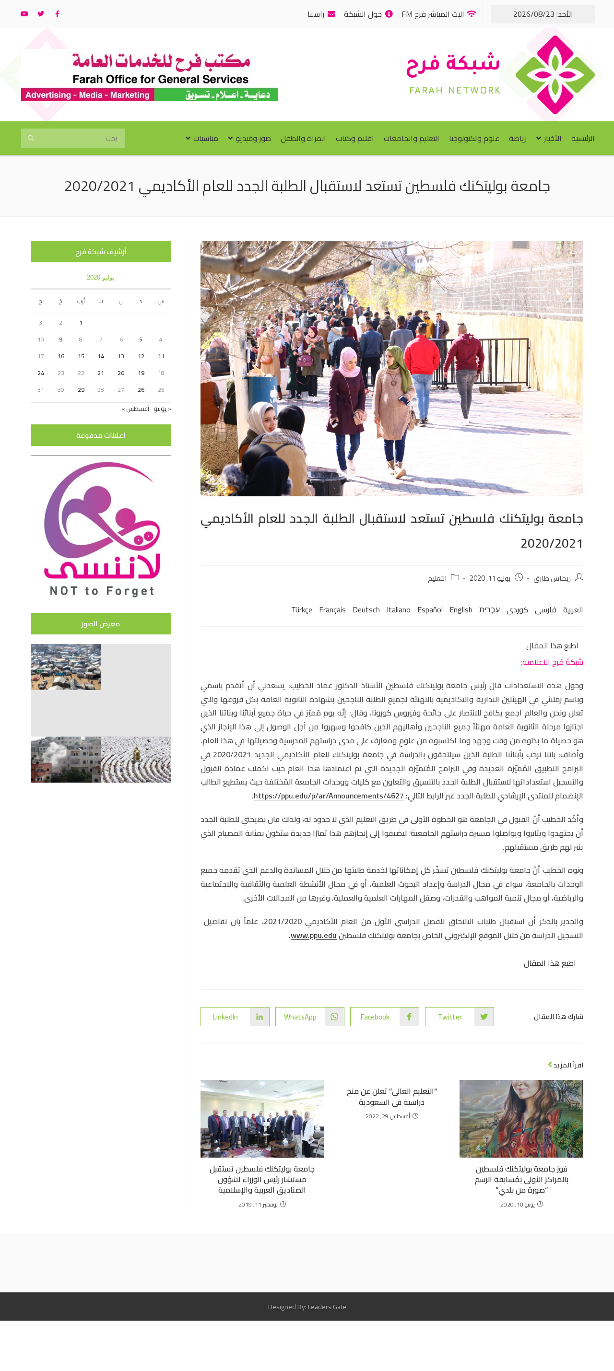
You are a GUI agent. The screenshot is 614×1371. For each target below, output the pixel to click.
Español (430, 609)
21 (100, 372)
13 (121, 356)
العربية (573, 609)
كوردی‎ (517, 609)
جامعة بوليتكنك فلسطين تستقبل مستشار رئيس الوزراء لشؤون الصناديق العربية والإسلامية (262, 1179)
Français (332, 609)
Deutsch (366, 609)
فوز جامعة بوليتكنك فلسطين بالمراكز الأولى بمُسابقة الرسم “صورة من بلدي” (521, 1179)
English (460, 609)
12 (141, 356)
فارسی (545, 609)
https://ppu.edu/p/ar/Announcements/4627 (329, 795)
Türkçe (301, 609)
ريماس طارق (552, 578)
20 (121, 372)
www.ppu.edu (314, 935)
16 (61, 356)
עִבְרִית (489, 609)
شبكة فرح (453, 66)
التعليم (437, 578)
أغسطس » (135, 408)
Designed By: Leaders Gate (307, 1307)
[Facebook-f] (57, 14)
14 (100, 356)
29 (81, 389)
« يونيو (162, 408)
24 (40, 372)
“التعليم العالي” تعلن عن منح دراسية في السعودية (392, 1096)
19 (141, 372)
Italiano (399, 609)
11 (161, 356)
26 (141, 389)
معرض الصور (101, 624)
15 (81, 356)
